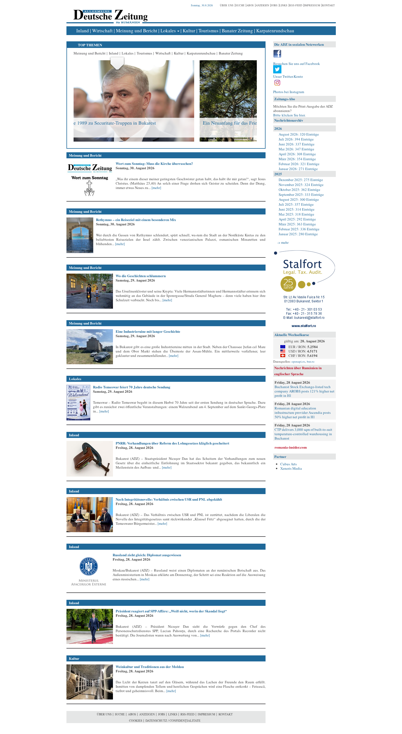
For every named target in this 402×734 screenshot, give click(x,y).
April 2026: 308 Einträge (297, 154)
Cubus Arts (288, 463)
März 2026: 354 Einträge (297, 159)
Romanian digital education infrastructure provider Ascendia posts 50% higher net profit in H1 (303, 412)
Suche (239, 5)
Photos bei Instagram (288, 91)
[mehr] (156, 187)
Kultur (189, 30)
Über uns (227, 5)
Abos (250, 5)
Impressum (312, 5)
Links (283, 5)
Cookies (135, 720)
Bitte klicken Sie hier (289, 115)
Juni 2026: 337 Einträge (296, 144)
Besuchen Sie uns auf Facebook (296, 63)
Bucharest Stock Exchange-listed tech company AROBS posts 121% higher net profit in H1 (304, 391)
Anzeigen (262, 5)
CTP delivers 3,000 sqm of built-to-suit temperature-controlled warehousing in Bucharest (303, 434)
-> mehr (283, 242)
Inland (82, 30)
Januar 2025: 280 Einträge (298, 234)
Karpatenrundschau (275, 30)
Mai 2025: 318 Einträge (296, 214)
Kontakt (328, 5)
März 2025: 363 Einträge (297, 224)
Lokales (168, 30)
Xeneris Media (291, 468)
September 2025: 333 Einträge (301, 194)
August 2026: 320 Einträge (299, 134)
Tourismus (209, 30)
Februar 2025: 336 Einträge (299, 229)
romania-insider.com (291, 447)
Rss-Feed (295, 5)
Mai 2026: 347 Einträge (296, 149)
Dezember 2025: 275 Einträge (301, 179)
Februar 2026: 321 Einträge (299, 164)
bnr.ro (310, 361)
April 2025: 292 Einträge (297, 219)
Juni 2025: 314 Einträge (296, 209)
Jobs (274, 5)
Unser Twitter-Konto (288, 76)
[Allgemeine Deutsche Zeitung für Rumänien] (109, 12)
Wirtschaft (102, 30)
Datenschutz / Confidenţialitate (172, 720)
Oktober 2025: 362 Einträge (299, 189)
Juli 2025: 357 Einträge (296, 204)
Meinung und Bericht (136, 30)
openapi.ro (298, 361)
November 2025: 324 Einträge (301, 184)
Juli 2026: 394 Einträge (296, 139)
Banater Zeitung (237, 30)
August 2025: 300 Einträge (299, 199)
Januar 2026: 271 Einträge (298, 169)
